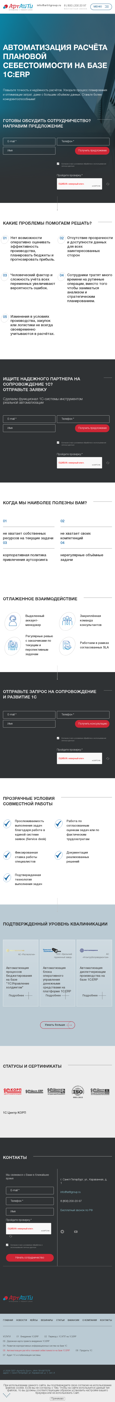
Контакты (106, 1320)
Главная (8, 1320)
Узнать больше (55, 1025)
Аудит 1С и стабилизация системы (22, 1355)
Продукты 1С (84, 1351)
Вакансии (73, 1320)
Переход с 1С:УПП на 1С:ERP (60, 1337)
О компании (89, 1320)
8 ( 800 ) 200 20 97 (75, 7)
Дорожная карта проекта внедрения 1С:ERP (26, 1341)
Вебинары (47, 1320)
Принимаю (57, 1399)
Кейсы (34, 1320)
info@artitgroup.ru (49, 5)
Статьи (60, 1320)
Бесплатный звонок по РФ (76, 1210)
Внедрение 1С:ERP (27, 1337)
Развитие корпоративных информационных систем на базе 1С (35, 1346)
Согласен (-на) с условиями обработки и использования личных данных (83, 165)
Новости (21, 1320)
